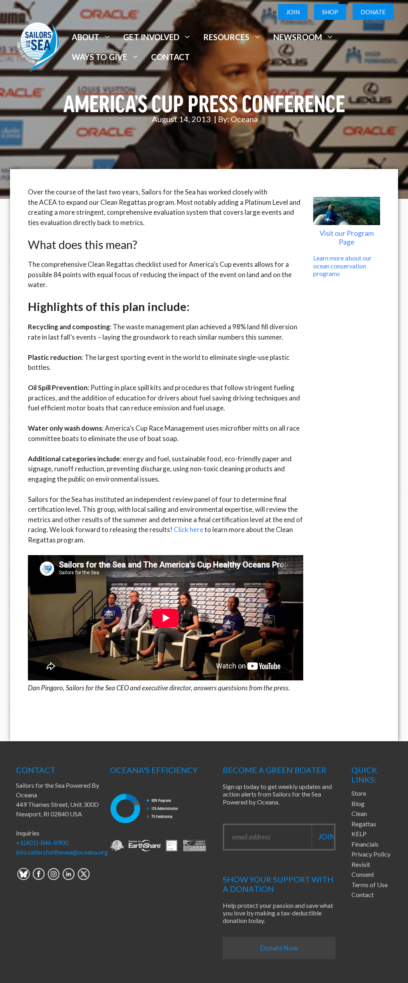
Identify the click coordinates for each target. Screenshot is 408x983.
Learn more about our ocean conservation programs (342, 265)
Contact (170, 57)
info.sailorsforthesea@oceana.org (62, 852)
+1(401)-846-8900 (42, 842)
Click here (188, 529)
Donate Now (279, 948)
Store (358, 793)
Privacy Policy (370, 854)
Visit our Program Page (347, 237)
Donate (373, 12)
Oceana (244, 119)
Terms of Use (369, 884)
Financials (365, 844)
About (85, 37)
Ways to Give (99, 57)
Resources (226, 37)
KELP (359, 833)
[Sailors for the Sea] (38, 46)
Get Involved (151, 37)
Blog (358, 803)
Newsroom (297, 37)
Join (293, 12)
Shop (330, 12)
